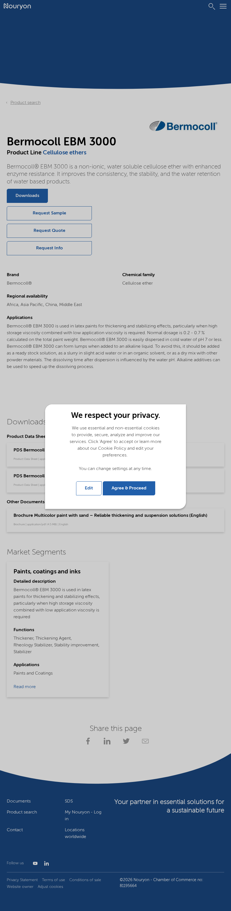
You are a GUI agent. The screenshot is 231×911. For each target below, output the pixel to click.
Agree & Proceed (129, 488)
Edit (89, 488)
